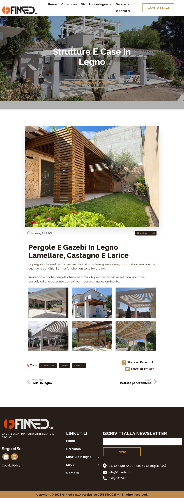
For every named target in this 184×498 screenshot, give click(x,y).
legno (64, 365)
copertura (48, 365)
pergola (79, 365)
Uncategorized (146, 233)
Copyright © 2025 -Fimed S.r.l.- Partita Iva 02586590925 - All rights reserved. (92, 495)
